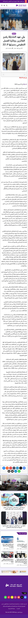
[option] (14, 62)
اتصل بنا (18, 608)
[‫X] (20, 468)
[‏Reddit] (7, 468)
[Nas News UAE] (21, 5)
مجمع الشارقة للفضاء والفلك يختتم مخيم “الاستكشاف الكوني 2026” (7, 560)
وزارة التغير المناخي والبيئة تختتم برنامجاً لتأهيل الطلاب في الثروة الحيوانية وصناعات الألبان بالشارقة (21, 561)
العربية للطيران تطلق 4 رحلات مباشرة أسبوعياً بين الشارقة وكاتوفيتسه (7, 546)
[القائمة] (2, 6)
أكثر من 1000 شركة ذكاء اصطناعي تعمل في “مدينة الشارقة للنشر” (22, 546)
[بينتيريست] (10, 468)
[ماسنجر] (3, 468)
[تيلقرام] (15, 471)
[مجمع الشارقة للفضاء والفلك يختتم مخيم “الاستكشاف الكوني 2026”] (7, 554)
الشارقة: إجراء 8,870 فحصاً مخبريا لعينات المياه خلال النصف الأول (14, 484)
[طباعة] (9, 471)
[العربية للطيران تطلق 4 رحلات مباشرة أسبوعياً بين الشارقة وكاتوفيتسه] (7, 539)
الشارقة (14, 34)
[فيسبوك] (24, 468)
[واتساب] (19, 471)
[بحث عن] (4, 6)
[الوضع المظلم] (7, 6)
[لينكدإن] (17, 468)
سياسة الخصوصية (11, 608)
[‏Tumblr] (14, 468)
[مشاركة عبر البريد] (12, 471)
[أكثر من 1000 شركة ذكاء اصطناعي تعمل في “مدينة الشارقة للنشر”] (21, 539)
